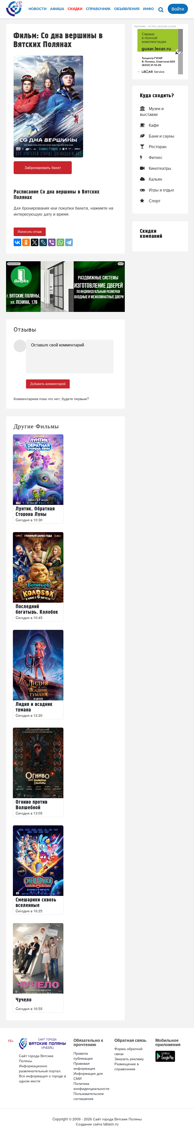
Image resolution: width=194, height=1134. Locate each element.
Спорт (154, 201)
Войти (178, 8)
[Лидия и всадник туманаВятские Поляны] (38, 665)
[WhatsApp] (60, 242)
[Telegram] (69, 242)
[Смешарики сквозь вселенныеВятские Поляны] (38, 860)
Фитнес (155, 157)
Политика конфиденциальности (91, 1086)
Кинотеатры (160, 168)
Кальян (155, 179)
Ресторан (157, 146)
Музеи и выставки (152, 111)
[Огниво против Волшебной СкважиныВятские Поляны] (38, 763)
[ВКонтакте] (17, 242)
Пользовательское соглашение (89, 1096)
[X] (34, 242)
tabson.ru (110, 1123)
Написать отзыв (30, 232)
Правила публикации (83, 1056)
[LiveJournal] (43, 242)
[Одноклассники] (26, 242)
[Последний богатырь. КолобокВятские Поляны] (38, 567)
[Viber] (52, 242)
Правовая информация (84, 1066)
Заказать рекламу (129, 1058)
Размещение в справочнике (126, 1066)
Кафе (154, 125)
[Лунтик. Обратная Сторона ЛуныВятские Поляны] (38, 469)
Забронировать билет (43, 168)
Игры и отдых (161, 190)
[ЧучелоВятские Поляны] (38, 958)
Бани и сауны (161, 136)
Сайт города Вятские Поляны (117, 1118)
